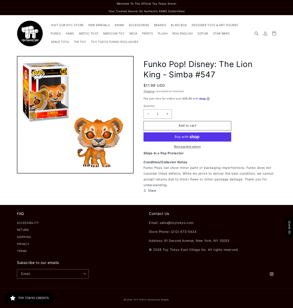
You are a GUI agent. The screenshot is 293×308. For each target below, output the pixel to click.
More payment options (187, 146)
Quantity (149, 105)
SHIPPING (24, 237)
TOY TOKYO (139, 299)
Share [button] (152, 190)
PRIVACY (23, 244)
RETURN (23, 229)
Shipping (149, 91)
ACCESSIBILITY (28, 222)
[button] (256, 33)
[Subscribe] (84, 273)
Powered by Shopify (158, 299)
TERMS (22, 251)
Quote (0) (289, 227)
